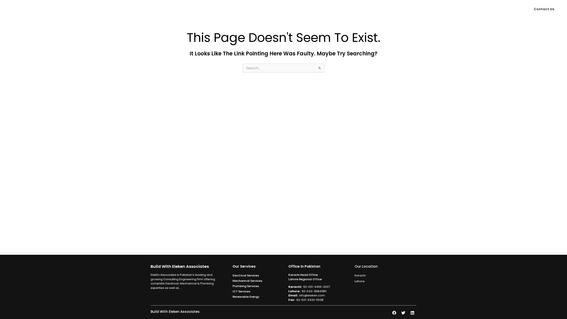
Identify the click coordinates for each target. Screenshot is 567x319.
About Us (255, 9)
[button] (287, 9)
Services (277, 9)
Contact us (327, 9)
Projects (303, 9)
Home (235, 9)
